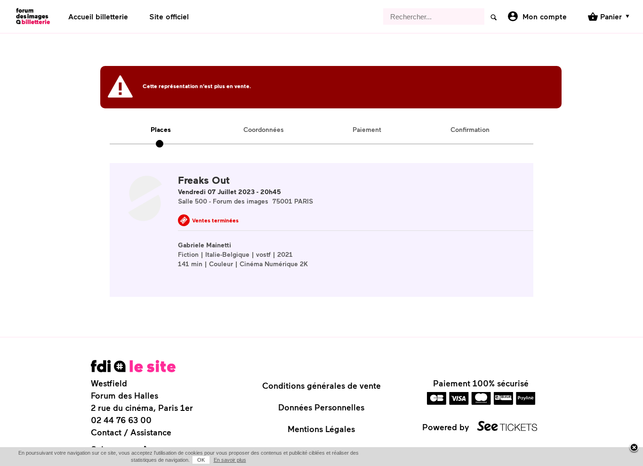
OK (201, 460)
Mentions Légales (321, 429)
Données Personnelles (321, 407)
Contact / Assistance (131, 432)
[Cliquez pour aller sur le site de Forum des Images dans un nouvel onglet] (133, 366)
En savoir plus (230, 460)
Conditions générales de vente (321, 385)
